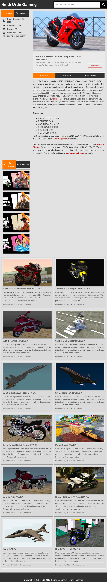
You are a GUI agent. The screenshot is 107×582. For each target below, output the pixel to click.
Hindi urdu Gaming (19, 4)
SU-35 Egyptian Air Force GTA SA (19, 393)
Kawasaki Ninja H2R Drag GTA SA (72, 497)
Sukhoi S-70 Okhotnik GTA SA (70, 341)
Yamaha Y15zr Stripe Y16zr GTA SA (72, 289)
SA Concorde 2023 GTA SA (68, 393)
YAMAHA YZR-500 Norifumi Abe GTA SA (22, 289)
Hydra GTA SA (9, 549)
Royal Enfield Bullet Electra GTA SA (20, 445)
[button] (36, 31)
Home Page (58, 99)
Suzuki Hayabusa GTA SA (15, 341)
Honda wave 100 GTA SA (67, 549)
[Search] (103, 5)
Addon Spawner (60, 139)
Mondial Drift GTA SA (12, 497)
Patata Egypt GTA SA (65, 445)
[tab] (7, 13)
